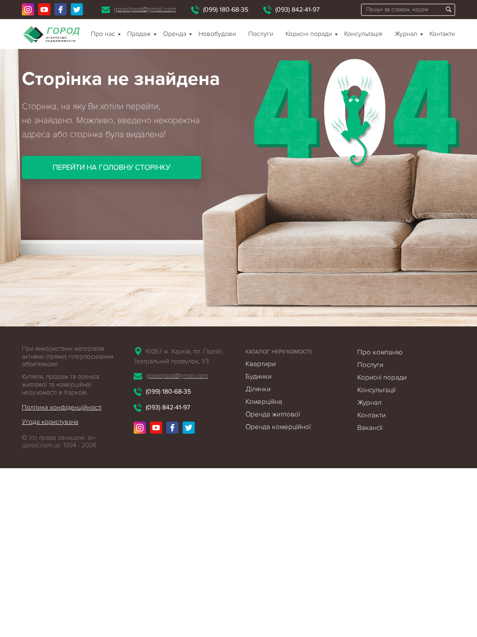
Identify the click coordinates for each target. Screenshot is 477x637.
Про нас (103, 34)
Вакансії (369, 427)
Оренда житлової (272, 414)
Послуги (260, 34)
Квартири (260, 364)
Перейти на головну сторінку (111, 167)
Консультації (376, 390)
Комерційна (263, 401)
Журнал (406, 34)
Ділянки (258, 389)
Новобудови (217, 34)
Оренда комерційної (278, 426)
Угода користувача (50, 422)
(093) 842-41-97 (297, 10)
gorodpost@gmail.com (145, 9)
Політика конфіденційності (62, 407)
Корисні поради (309, 34)
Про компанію (379, 352)
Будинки (258, 376)
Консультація (363, 34)
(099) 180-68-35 (225, 10)
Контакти (442, 34)
